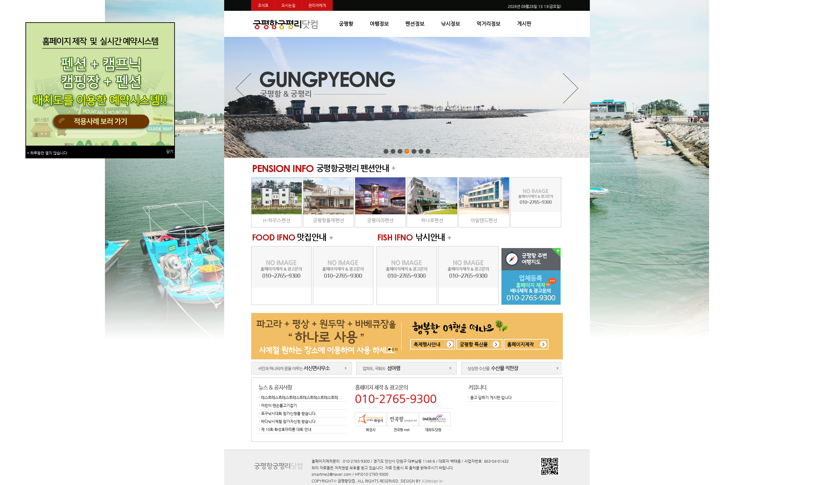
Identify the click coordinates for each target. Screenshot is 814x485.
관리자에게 (317, 5)
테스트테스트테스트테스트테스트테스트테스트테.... (302, 397)
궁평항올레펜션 (328, 220)
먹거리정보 (488, 24)
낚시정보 (450, 24)
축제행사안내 (427, 344)
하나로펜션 (432, 220)
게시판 (524, 24)
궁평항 (346, 24)
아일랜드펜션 (484, 220)
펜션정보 (414, 24)
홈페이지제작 (520, 344)
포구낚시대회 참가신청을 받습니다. (289, 413)
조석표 (263, 5)
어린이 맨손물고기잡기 (279, 405)
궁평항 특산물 (474, 344)
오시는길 (288, 5)
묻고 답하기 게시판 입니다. (491, 397)
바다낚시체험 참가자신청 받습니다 (288, 421)
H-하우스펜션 (276, 220)
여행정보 (379, 24)
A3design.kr (432, 481)
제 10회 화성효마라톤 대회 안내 (286, 429)
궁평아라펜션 (380, 220)
